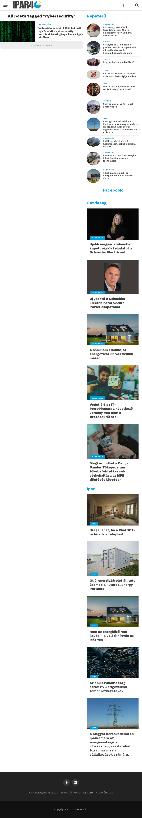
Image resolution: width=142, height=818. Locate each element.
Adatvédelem (104, 792)
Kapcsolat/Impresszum (43, 792)
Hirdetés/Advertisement (77, 792)
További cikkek (41, 45)
